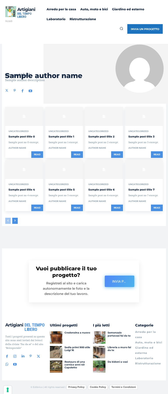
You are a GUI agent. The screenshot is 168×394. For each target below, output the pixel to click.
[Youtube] (30, 90)
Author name (17, 147)
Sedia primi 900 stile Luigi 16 (77, 349)
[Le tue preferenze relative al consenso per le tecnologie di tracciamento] (8, 390)
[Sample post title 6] (104, 169)
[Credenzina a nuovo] (56, 337)
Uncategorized (19, 131)
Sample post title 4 (22, 189)
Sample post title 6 (101, 189)
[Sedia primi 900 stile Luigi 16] (56, 352)
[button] (121, 28)
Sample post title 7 (141, 189)
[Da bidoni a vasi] (99, 366)
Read (37, 154)
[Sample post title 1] (64, 116)
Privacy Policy (76, 387)
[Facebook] (22, 90)
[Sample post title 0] (24, 116)
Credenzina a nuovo (77, 332)
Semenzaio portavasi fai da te (119, 334)
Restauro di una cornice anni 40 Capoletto (75, 364)
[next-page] (15, 221)
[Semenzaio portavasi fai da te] (99, 337)
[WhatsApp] (7, 364)
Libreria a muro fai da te (119, 349)
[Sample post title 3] (144, 116)
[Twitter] (7, 90)
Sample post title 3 (141, 136)
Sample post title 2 (101, 136)
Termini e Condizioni (123, 387)
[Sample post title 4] (24, 169)
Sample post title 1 (61, 136)
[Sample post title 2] (104, 116)
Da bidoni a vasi (118, 361)
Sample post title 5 (62, 189)
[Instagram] (15, 356)
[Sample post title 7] (144, 169)
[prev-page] (8, 221)
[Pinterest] (14, 90)
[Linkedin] (22, 356)
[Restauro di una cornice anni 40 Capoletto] (56, 366)
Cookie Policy (98, 387)
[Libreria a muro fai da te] (99, 352)
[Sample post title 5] (64, 169)
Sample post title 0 (22, 136)
